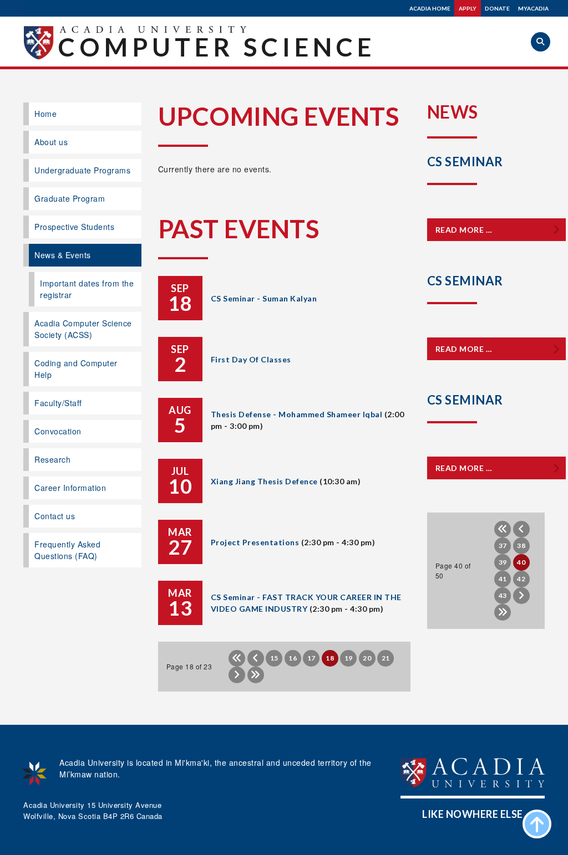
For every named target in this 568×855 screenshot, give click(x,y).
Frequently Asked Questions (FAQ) (67, 550)
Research (52, 459)
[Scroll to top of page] (537, 824)
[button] (540, 42)
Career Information (70, 487)
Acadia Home (429, 8)
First (237, 658)
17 (311, 658)
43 (503, 595)
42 (521, 579)
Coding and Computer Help (76, 368)
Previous (255, 658)
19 (348, 658)
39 (503, 562)
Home (45, 113)
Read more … (464, 229)
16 (292, 658)
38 (521, 545)
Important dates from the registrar (87, 289)
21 (386, 658)
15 (274, 658)
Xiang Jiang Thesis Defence (264, 481)
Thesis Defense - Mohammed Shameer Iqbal (297, 414)
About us (51, 141)
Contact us (54, 515)
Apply (467, 8)
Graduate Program (69, 198)
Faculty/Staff (58, 402)
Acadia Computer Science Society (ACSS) (83, 329)
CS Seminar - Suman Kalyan (264, 298)
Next (237, 675)
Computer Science (217, 47)
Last (255, 675)
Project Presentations (255, 542)
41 (503, 579)
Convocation (58, 431)
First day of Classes (251, 359)
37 (503, 545)
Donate (497, 8)
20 (367, 658)
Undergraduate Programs (82, 170)
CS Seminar (465, 161)
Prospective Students (74, 226)
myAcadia (533, 8)
